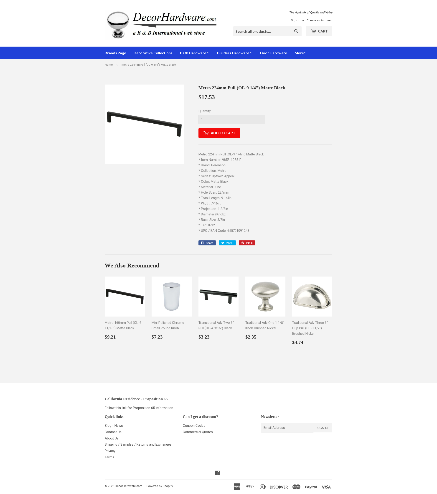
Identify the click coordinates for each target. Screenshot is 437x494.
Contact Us (113, 432)
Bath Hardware (193, 53)
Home (109, 64)
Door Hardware (273, 53)
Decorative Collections (153, 53)
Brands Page (115, 53)
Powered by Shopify (160, 486)
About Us (112, 438)
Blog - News (114, 426)
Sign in (295, 20)
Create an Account (319, 20)
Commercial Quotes (198, 432)
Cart (322, 31)
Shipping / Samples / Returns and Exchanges (138, 444)
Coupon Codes (194, 426)
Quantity (204, 111)
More (299, 53)
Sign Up (323, 428)
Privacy (110, 451)
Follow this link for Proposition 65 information (139, 408)
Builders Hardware (233, 53)
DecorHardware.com (128, 486)
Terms (109, 457)
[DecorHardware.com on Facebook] (217, 473)
